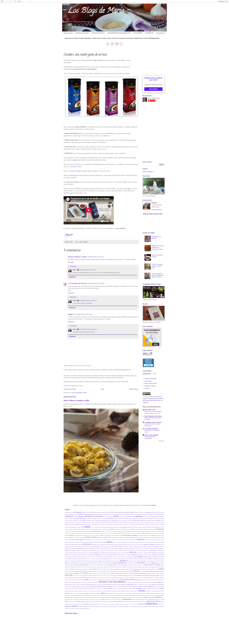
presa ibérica (155, 579)
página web (77, 160)
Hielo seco (86, 552)
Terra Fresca (119, 599)
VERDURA (141, 604)
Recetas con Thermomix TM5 (72, 586)
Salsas (103, 593)
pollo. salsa (116, 579)
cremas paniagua (80, 537)
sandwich (134, 593)
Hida (82, 552)
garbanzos (87, 550)
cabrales (142, 522)
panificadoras (90, 571)
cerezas (129, 529)
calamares (88, 524)
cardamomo (79, 527)
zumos (72, 608)
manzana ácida (73, 561)
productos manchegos (70, 582)
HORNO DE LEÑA (106, 552)
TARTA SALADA (148, 597)
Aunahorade (76, 518)
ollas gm (117, 567)
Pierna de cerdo (123, 575)
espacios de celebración (137, 544)
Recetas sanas (96, 588)
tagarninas (103, 597)
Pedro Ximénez (129, 573)
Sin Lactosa (139, 595)
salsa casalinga (82, 593)
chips (82, 531)
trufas (72, 604)
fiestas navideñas (142, 546)
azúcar (98, 518)
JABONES (92, 554)
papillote (115, 571)
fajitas (108, 546)
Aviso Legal (147, 381)
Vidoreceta (86, 606)
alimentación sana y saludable (100, 514)
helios (78, 552)
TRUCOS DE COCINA (154, 601)
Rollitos (81, 591)
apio (105, 516)
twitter (79, 171)
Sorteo (77, 597)
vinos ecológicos (133, 606)
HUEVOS (133, 552)
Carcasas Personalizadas (70, 527)
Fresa (117, 548)
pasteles (76, 573)
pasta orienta (143, 571)
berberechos (98, 520)
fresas (120, 548)
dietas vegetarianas (84, 542)
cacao (151, 522)
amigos (150, 514)
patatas (90, 573)
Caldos (102, 524)
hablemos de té (145, 550)
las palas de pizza (117, 556)
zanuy (66, 608)
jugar (152, 554)
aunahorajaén (83, 518)
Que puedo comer (148, 582)
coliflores (138, 533)
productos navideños (81, 582)
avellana (89, 518)
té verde (99, 599)
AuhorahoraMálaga (150, 516)
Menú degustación (93, 563)
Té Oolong (91, 599)
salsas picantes (117, 593)
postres (137, 579)
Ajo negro (75, 514)
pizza (82, 577)
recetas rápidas (89, 588)
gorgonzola (103, 550)
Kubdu (69, 556)
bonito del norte (91, 522)
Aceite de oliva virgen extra (117, 512)
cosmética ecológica (143, 535)
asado (133, 516)
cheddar (77, 531)
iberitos (162, 552)
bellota (93, 520)
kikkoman (156, 554)
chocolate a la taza (104, 531)
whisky (139, 606)
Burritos (125, 522)
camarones (110, 524)
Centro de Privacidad (150, 378)
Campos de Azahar (133, 524)
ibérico (158, 552)
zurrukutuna (87, 608)
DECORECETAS (150, 409)
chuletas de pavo (147, 531)
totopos (141, 601)
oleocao (83, 567)
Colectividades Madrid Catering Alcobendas (121, 533)
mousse (98, 565)
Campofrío (125, 524)
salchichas (148, 591)
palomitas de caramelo (87, 569)
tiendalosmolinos (151, 599)
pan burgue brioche (106, 569)
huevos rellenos (152, 552)
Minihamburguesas (69, 565)
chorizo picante (134, 531)
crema (162, 535)
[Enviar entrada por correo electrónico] (76, 241)
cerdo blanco (117, 529)
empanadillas (73, 544)
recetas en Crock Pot (127, 586)
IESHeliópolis (68, 554)
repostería (138, 588)
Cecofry (86, 529)
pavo (108, 573)
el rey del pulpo (122, 542)
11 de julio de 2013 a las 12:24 (83, 314)
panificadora (75, 571)
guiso (136, 550)
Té (70, 599)
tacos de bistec (97, 597)
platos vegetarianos (77, 579)
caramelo (157, 524)
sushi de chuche (89, 597)
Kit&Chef (161, 554)
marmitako (143, 561)
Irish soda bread (86, 554)
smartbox (152, 595)
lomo (82, 558)
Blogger (153, 505)
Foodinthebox (68, 548)
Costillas (153, 535)
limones (160, 556)
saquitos (144, 593)
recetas (108, 584)
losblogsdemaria (106, 558)
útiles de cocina (100, 604)
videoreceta (68, 606)
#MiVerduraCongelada (95, 512)
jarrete (141, 554)
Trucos (144, 601)
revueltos (149, 588)
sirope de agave (146, 595)
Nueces (146, 565)
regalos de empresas (117, 588)
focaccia (160, 546)
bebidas (84, 520)
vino (118, 606)
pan (94, 569)
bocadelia (148, 520)
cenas (108, 529)
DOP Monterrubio (94, 542)
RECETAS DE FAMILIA (95, 586)
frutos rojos (135, 548)
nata (114, 565)
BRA (112, 522)
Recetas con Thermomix (158, 584)
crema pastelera (68, 537)
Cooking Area (107, 535)
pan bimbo (98, 569)
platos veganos (68, 579)
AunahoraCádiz (68, 518)
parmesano (120, 571)
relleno (134, 588)
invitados (79, 554)
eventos (102, 546)
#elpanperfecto (86, 512)
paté (102, 573)
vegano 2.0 (127, 604)
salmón (162, 591)
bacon (111, 518)
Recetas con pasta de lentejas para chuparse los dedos (158, 247)
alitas (117, 514)
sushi (84, 597)
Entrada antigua (133, 389)
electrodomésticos (130, 542)
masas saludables (72, 563)
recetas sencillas (104, 588)
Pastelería (161, 571)
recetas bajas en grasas (115, 584)
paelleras (154, 567)
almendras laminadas (128, 514)
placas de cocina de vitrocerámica (139, 577)
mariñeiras (117, 561)
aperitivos (81, 516)
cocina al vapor (95, 533)
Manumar (67, 561)
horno (99, 552)
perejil (153, 573)
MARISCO (124, 561)
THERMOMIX (126, 599)
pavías (105, 573)
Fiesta (123, 546)
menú (87, 563)
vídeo (162, 604)
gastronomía (93, 550)
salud (123, 593)
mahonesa (155, 558)
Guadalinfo (121, 550)
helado (71, 552)
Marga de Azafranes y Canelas (77, 257)
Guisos (139, 550)
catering (124, 527)
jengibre (145, 554)
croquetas (105, 537)
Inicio (102, 389)
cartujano (112, 527)
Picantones (100, 575)
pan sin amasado (142, 569)
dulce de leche (102, 542)
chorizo (129, 531)
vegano (122, 604)
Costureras (158, 535)
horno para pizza (116, 552)
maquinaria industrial (93, 561)
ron (88, 591)
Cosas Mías (134, 535)
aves (95, 518)
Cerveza (133, 529)
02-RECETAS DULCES (98, 33)
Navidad (125, 565)
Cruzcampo (131, 537)
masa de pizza (152, 561)
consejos (71, 535)
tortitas (127, 601)
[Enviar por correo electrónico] (80, 242)
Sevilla (108, 595)
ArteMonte (128, 516)
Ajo (66, 514)
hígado (91, 552)
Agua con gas (143, 512)
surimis (81, 597)
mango (162, 558)
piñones (71, 577)
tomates (83, 601)
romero (85, 591)
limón (156, 556)
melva (84, 563)
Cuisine (72, 539)
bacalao (107, 518)
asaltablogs (139, 516)
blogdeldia (142, 520)
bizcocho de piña (129, 520)
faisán (105, 546)
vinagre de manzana (107, 606)
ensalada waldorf (104, 544)
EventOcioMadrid (95, 546)
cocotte (107, 533)
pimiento (134, 575)
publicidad (137, 582)
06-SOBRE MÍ (149, 33)
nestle (133, 565)
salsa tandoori (96, 593)
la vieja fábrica (98, 556)
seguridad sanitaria (80, 595)
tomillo (87, 601)
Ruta (125, 591)
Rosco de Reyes (103, 591)
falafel (112, 546)
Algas (91, 514)
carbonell (162, 524)
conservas (90, 535)
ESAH (124, 544)
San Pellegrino (128, 593)
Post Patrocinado (124, 579)
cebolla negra (80, 529)
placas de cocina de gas (109, 577)
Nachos (102, 565)
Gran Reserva (109, 550)
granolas (116, 550)
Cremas (74, 537)
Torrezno (91, 601)
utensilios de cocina (90, 604)
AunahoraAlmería (160, 516)
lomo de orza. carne (89, 558)
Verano (136, 604)
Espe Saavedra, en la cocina (153, 416)
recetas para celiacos (70, 588)
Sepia (98, 595)
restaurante (144, 588)
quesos (84, 584)
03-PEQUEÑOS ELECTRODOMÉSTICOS (119, 33)
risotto (153, 588)
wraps (143, 606)
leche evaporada (126, 556)
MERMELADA (122, 563)
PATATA (85, 573)
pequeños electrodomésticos (141, 573)
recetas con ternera (146, 584)
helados (75, 552)
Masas (66, 563)
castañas (117, 527)
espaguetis (146, 544)
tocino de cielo (71, 601)
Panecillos (152, 569)
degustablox (133, 539)
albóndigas (81, 514)
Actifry (135, 512)
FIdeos (120, 546)
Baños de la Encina (155, 518)
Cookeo (102, 535)
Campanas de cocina (118, 524)
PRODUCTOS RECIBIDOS (112, 582)
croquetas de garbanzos (113, 537)
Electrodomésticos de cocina (142, 542)
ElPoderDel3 (161, 542)
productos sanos (130, 582)
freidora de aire (85, 548)
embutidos (67, 544)
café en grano (161, 522)
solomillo (67, 597)
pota (151, 579)
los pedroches (98, 558)
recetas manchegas (159, 586)
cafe (154, 522)
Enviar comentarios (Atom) (79, 392)
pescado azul (76, 575)
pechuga (112, 573)
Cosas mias (126, 535)
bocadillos (153, 520)
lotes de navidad (117, 558)
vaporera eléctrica (115, 604)
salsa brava (75, 593)
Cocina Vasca (102, 533)
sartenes (148, 593)
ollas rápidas (123, 567)
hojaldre (95, 552)
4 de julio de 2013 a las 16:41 (95, 257)
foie (163, 546)
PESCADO (69, 575)
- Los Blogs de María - (96, 11)
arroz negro (123, 516)
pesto (81, 575)
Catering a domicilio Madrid (143, 527)
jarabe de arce (136, 554)
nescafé (129, 565)
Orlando (147, 567)
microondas (148, 563)
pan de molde (121, 569)
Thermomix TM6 (136, 599)
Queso (159, 582)
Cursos (100, 539)
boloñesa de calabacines (75, 522)
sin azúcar (127, 595)
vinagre (91, 606)
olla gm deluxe (100, 567)
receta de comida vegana (100, 584)
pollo (87, 579)
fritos (127, 548)
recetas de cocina (84, 586)
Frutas (130, 548)
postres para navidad (144, 579)
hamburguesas (153, 550)
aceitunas (127, 512)
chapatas (73, 531)
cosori (149, 535)
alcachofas (86, 514)
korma (66, 556)
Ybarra (146, 606)
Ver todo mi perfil (156, 209)
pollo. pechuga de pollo (107, 579)
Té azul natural (74, 599)
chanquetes (67, 531)
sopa (71, 597)
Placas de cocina (99, 577)
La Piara (93, 556)
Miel (152, 563)
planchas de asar (152, 577)
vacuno (106, 604)
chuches (141, 531)
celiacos (104, 529)
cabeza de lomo (136, 522)
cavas (160, 527)
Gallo (70, 550)
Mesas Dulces (133, 563)
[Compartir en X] (83, 242)
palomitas (67, 569)
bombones (84, 522)
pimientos (147, 575)
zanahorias (161, 606)
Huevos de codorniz (142, 552)
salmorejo (67, 593)
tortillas (119, 601)
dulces (110, 542)
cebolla (74, 529)
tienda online (143, 599)
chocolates (123, 531)
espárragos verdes (69, 546)
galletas (67, 550)
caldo (92, 524)
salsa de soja (90, 593)
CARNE (87, 526)
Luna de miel (125, 558)
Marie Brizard (106, 561)
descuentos (148, 539)
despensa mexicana (156, 539)
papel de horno (98, 571)
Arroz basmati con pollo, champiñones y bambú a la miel (158, 275)
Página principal (68, 33)
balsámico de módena (123, 518)
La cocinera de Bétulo (151, 428)
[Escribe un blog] (81, 242)
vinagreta (114, 606)
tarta (116, 597)
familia (116, 546)
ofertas (79, 567)
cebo (163, 527)
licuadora (150, 556)
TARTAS (158, 597)
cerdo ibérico (123, 529)
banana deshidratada (134, 518)
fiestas (127, 546)
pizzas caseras (91, 577)
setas (105, 595)
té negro (86, 599)
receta (91, 584)
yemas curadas (151, 606)
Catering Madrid (155, 527)
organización (141, 567)
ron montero (92, 591)
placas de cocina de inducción (122, 577)
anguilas (158, 514)
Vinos (127, 606)
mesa (129, 563)
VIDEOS (75, 606)
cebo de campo (68, 529)
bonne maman (102, 522)
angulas (162, 514)
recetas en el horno (137, 586)
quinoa (88, 584)
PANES (161, 569)
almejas (121, 514)
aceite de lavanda (105, 512)
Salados (141, 590)
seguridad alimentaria (70, 595)
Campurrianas (141, 524)
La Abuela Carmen (76, 556)
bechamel (89, 520)
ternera (103, 599)
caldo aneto (97, 524)
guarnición (126, 550)
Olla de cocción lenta (90, 567)
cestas (137, 529)
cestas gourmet (152, 529)
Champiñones (160, 529)
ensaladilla (111, 544)
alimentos (110, 514)
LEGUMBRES (138, 556)
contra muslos (96, 535)
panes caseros (68, 571)
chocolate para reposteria (115, 531)
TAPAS (113, 597)
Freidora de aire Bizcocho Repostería (98, 548)
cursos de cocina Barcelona (119, 539)
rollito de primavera (74, 591)
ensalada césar (95, 544)
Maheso (150, 558)
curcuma (97, 539)
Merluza (115, 563)
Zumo (69, 608)
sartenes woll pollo (155, 593)
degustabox (141, 539)
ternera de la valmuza (111, 599)
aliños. (114, 514)
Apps (107, 516)
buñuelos (121, 522)
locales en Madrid (76, 558)
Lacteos (104, 556)
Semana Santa (88, 595)
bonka (96, 522)
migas (155, 563)
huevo (127, 552)
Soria (74, 597)
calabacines (78, 524)
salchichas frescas (156, 591)
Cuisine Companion (79, 539)
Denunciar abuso (71, 613)
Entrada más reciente (70, 389)
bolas (163, 520)
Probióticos (161, 579)
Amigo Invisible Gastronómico (141, 514)
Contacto (147, 388)
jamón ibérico (113, 554)
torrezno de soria (98, 601)
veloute (132, 604)
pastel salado (156, 571)
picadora (90, 575)
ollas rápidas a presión (132, 567)
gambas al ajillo (81, 550)
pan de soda (128, 569)
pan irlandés (134, 569)
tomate (79, 601)
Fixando (149, 546)
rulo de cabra (119, 591)
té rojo (95, 599)
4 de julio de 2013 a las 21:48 (95, 283)
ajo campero (70, 514)
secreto (162, 593)
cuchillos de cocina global (153, 537)
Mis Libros (77, 565)
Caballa (129, 522)
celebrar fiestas (94, 529)
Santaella (139, 593)
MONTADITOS (85, 565)
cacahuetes (146, 522)
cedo (89, 529)
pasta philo (149, 571)
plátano (158, 577)
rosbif (97, 591)
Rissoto (157, 588)
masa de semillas (160, 561)
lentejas (145, 556)
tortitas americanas (134, 601)
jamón (97, 554)
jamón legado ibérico (122, 554)
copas (112, 535)
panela (157, 569)
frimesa (124, 548)
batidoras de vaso (77, 520)
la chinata (83, 556)
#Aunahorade (78, 512)
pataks (80, 573)
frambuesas (78, 548)
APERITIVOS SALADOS (93, 516)
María (75, 270)
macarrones (131, 558)
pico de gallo (107, 575)
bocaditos (158, 520)
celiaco (100, 529)
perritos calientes (160, 573)
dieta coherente (76, 542)
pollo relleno (98, 579)
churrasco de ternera (156, 531)
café (156, 522)
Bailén (115, 518)
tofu (76, 601)
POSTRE (132, 579)
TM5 (163, 599)
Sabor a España (130, 591)
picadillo (85, 575)
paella (150, 567)
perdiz (149, 573)
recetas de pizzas (117, 586)
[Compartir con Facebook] (85, 242)
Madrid (136, 558)
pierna (116, 575)
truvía (75, 604)
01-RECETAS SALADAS (82, 33)
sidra (112, 595)
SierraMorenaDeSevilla (119, 595)
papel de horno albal (107, 571)
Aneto (154, 514)
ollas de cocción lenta (109, 567)
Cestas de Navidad (143, 529)
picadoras (95, 575)
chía (80, 531)
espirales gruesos (86, 546)
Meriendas (110, 563)
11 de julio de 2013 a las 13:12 (88, 300)
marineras (112, 561)
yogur (157, 606)
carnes (100, 527)
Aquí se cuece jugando (151, 435)
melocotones (80, 563)
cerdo (111, 529)
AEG (138, 512)
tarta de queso (132, 597)
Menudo (101, 563)
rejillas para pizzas (127, 588)
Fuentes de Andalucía (149, 548)
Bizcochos (136, 520)
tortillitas (123, 601)
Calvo (105, 524)
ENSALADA (87, 544)
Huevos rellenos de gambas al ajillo (76, 400)
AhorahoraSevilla (156, 512)
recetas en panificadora (149, 586)
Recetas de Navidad (108, 586)
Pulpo (141, 582)
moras (90, 565)
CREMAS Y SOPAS (91, 537)
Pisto (79, 577)
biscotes (109, 520)
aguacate (149, 512)
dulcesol (116, 542)
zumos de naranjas (79, 608)
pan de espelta (114, 569)
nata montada (119, 565)
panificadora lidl (82, 571)
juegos (149, 554)
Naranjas (111, 565)
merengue (105, 563)
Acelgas (131, 512)
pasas (124, 571)
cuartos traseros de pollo (140, 537)
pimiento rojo (140, 575)
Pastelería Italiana (69, 573)
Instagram (74, 554)
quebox (155, 582)
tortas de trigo (109, 601)
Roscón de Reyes (111, 591)
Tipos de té (158, 599)
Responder (71, 262)
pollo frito (91, 579)
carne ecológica (95, 527)
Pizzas (85, 577)
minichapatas (161, 563)
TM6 (66, 601)
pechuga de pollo (119, 573)
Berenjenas (104, 520)
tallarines (108, 597)
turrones (82, 604)
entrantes (116, 544)
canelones (147, 524)
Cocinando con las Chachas (153, 422)
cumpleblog (88, 539)
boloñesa (67, 522)
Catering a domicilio (131, 527)
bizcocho (114, 520)
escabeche (128, 544)
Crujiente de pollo (123, 537)
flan (153, 546)
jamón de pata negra (104, 554)
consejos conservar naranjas (80, 535)
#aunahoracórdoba (69, 512)
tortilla (115, 601)
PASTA (136, 571)
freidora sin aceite (112, 548)
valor (109, 604)
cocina (89, 533)
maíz (159, 558)
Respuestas (73, 266)
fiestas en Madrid (133, 546)
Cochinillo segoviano (81, 533)
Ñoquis (72, 567)
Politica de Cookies (149, 386)
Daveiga (128, 539)
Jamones (130, 554)
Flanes (155, 546)
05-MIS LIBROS (137, 33)
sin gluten (132, 595)
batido (70, 520)
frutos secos (141, 548)
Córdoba (116, 535)
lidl (153, 556)
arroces (111, 516)
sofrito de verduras (159, 595)
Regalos (110, 588)
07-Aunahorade (160, 33)
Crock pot (99, 537)
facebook (98, 164)
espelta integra (77, 546)
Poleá (83, 579)
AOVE (76, 516)
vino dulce (122, 606)
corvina (120, 535)
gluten (98, 550)
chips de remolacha (89, 531)
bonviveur (108, 522)
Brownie (116, 522)
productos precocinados (92, 582)
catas (120, 527)
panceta (148, 569)
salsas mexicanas (109, 593)
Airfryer (162, 512)
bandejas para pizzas (144, 518)
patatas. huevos (96, 573)
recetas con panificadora (127, 584)
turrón (78, 604)
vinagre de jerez (98, 606)
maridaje (100, 561)
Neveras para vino (139, 565)
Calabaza (84, 524)
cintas (162, 531)
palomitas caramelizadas (76, 569)
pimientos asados (154, 575)
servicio (102, 595)
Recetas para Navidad (80, 588)
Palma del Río (160, 567)
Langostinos (110, 556)
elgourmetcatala (154, 542)
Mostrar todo (161, 440)
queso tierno (79, 584)
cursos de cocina (107, 539)
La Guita (88, 556)
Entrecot (121, 544)
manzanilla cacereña (82, 561)
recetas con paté (138, 584)
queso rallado (73, 584)
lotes (111, 558)
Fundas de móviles (159, 548)
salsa (71, 593)
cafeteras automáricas (70, 524)
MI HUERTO (141, 563)
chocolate (96, 531)
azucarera (103, 518)
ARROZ (116, 516)
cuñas (92, 539)
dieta (70, 542)
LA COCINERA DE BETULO (77, 283)
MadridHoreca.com (143, 558)
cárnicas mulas (105, 527)
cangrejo (152, 524)
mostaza (94, 565)
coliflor (134, 533)
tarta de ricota (139, 597)
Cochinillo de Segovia (70, 533)
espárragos (151, 544)
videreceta (81, 606)
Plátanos (162, 577)
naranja (106, 565)
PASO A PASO (129, 571)
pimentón (129, 575)
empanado (79, 544)
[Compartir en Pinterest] (87, 242)
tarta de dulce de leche (123, 597)
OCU (76, 567)
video (159, 604)
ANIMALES (69, 516)
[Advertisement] (156, 61)
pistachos (75, 577)
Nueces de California (155, 565)
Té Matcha (81, 599)
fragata (73, 548)
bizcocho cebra (121, 520)
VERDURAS (151, 603)
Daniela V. (71, 314)
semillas (95, 595)
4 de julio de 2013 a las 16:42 (87, 270)
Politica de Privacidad (150, 383)
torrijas (104, 601)
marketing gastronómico (134, 561)
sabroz (136, 591)
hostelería (123, 552)
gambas (74, 550)
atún (144, 516)
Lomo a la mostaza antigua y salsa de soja (157, 265)
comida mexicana (145, 533)
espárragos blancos (159, 544)
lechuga (132, 556)
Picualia (113, 575)
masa (147, 561)
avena (92, 518)
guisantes (132, 550)
